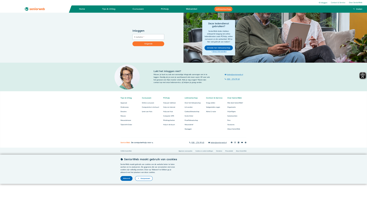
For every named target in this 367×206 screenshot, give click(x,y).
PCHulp (166, 98)
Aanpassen (145, 178)
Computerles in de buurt (150, 107)
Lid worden (189, 107)
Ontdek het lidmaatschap (218, 48)
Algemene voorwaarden (185, 151)
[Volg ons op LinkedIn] (238, 142)
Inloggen (323, 3)
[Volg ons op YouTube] (242, 142)
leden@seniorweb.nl (235, 75)
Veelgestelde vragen (213, 107)
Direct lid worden (220, 52)
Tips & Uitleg (126, 98)
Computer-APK (168, 116)
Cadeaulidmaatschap (192, 111)
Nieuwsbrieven (126, 120)
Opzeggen (188, 129)
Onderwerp (125, 107)
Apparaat (124, 103)
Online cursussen (148, 103)
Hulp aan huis (168, 111)
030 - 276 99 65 (233, 79)
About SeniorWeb (233, 129)
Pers (229, 120)
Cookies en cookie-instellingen (204, 151)
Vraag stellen (210, 103)
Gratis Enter (189, 116)
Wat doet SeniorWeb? (235, 103)
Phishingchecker (169, 120)
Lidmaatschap (191, 98)
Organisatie (231, 107)
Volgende (148, 44)
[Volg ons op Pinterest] (245, 142)
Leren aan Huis (147, 111)
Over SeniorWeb (355, 3)
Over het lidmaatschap (193, 103)
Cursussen (146, 98)
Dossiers (124, 111)
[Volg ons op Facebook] (231, 142)
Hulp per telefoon (169, 103)
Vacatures (230, 124)
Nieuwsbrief (189, 124)
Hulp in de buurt (169, 124)
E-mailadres (139, 37)
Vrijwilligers (231, 111)
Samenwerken (232, 116)
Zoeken (359, 9)
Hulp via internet (169, 107)
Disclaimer (219, 151)
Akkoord (126, 178)
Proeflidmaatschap (191, 120)
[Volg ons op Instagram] (235, 142)
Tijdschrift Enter (126, 124)
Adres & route (211, 111)
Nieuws (123, 116)
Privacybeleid (229, 151)
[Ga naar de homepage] (36, 9)
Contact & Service (338, 3)
